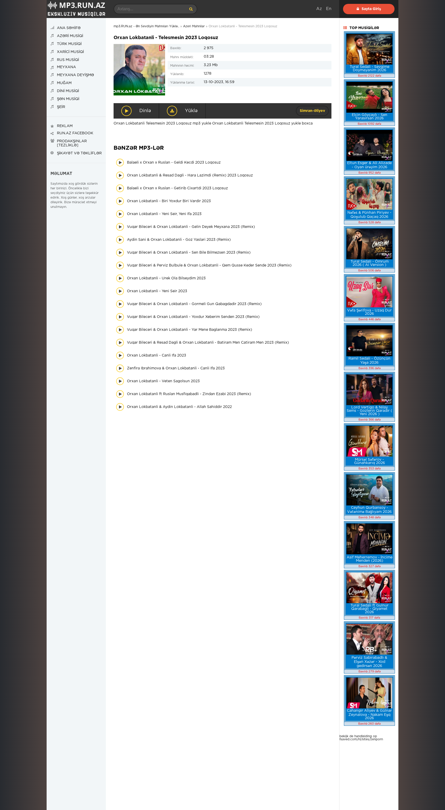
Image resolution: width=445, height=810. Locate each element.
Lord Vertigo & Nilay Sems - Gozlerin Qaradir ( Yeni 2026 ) (369, 411)
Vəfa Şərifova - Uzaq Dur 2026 (369, 312)
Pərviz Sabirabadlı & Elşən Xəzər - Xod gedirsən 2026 (369, 661)
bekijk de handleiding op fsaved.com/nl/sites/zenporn (361, 738)
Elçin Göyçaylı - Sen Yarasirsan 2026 (369, 116)
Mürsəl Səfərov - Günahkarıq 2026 (369, 461)
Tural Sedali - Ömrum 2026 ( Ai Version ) (369, 263)
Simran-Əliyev (312, 110)
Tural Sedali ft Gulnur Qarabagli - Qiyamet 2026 (369, 609)
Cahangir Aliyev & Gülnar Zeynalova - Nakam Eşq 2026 (369, 714)
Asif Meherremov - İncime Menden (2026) (369, 559)
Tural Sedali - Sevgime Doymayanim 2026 (369, 68)
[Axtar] (190, 9)
